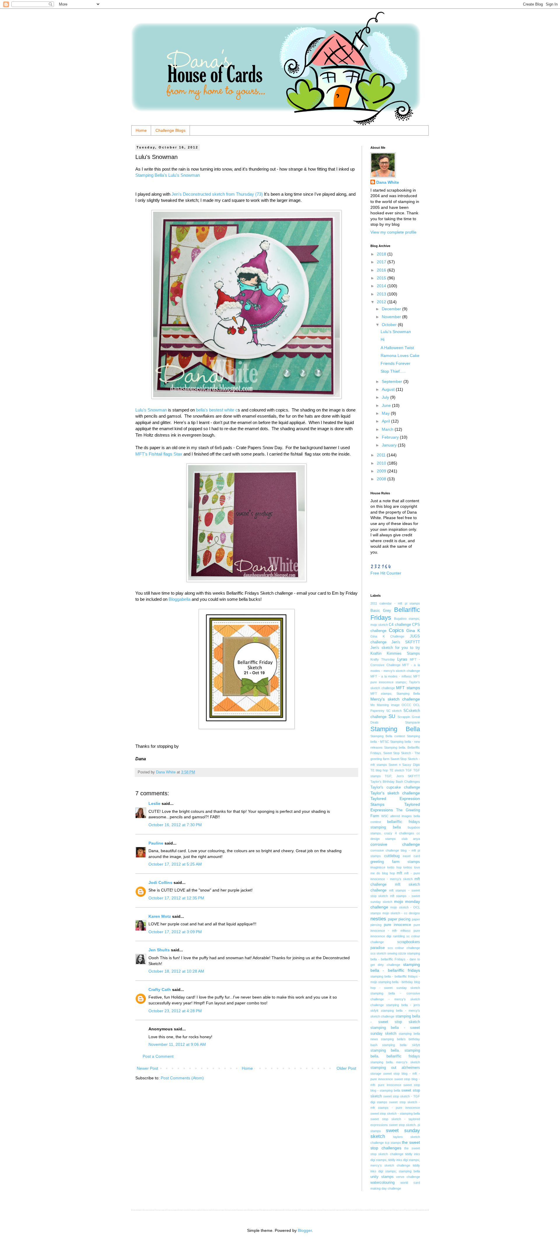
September (392, 381)
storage (375, 1073)
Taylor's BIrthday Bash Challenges (395, 781)
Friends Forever (395, 363)
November (392, 316)
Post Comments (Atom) (182, 1078)
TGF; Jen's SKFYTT (402, 776)
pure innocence (397, 925)
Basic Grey (380, 611)
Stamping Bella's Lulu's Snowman (167, 175)
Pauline (155, 843)
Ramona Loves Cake (400, 355)
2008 (382, 479)
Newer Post (147, 1068)
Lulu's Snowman (151, 409)
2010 (382, 463)
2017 (382, 262)
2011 (382, 455)
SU (391, 716)
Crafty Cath (159, 989)
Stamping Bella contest (387, 736)
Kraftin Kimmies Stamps (395, 654)
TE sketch (396, 770)
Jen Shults (159, 950)
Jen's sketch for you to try (395, 648)
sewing (392, 953)
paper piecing (399, 919)
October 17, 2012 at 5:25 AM (175, 864)
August (389, 389)
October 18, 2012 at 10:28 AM (176, 971)
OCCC (406, 705)
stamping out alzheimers (395, 1068)
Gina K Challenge (387, 636)
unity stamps (382, 1177)
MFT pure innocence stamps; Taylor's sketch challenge (395, 682)
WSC (384, 816)
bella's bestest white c (217, 409)
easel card (411, 856)
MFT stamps (408, 687)
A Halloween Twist (397, 347)
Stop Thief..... (393, 371)
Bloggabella (179, 599)
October (390, 324)
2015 (382, 278)
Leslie (154, 803)
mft (399, 873)
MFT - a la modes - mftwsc (391, 676)
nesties (378, 919)
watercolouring (382, 1183)
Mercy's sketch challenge (395, 699)
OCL (416, 705)
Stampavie (412, 722)
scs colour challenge (404, 948)
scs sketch (378, 953)
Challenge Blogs (170, 130)
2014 (382, 285)
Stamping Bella (395, 729)
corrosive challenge (395, 844)
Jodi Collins (160, 882)
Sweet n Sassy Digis (404, 764)
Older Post (346, 1068)
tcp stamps (393, 1142)
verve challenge (408, 1177)
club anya (411, 838)
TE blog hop (379, 770)
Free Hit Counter (385, 573)
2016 (382, 270)
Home (141, 130)
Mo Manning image (385, 705)
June (387, 405)
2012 (382, 302)
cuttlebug (392, 856)
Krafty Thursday (382, 659)
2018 (382, 254)
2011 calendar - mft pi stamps (395, 603)
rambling (399, 936)
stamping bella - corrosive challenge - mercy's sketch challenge (395, 999)
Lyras (402, 659)
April (386, 421)
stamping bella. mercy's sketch (395, 1062)
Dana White (387, 182)
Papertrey (377, 710)
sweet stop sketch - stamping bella (395, 1113)
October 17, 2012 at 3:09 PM (175, 931)
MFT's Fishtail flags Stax (159, 453)
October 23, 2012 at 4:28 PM (175, 1010)
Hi (382, 339)
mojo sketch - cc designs (401, 913)
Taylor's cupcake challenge (395, 787)
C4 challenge (400, 625)
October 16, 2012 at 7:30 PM (175, 824)
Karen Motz (159, 916)
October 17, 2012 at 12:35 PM (176, 898)
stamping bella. (385, 1050)
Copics (396, 630)
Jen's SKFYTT (405, 642)
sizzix (402, 953)
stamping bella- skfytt (401, 1045)
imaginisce (377, 867)
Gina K (413, 630)
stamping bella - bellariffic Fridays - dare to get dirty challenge (395, 959)
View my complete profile (393, 232)
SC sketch (394, 710)
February (391, 437)
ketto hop (394, 867)
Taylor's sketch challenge (395, 793)
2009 (382, 471)
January (390, 445)
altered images (401, 816)
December (392, 309)
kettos (407, 867)
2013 (382, 294)
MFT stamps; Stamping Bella (395, 693)
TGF (408, 770)
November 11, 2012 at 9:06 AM (177, 1044)
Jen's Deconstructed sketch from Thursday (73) (217, 194)
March (388, 429)
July (386, 397)
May (386, 413)
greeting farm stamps (395, 862)
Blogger (305, 1230)
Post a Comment (158, 1056)
